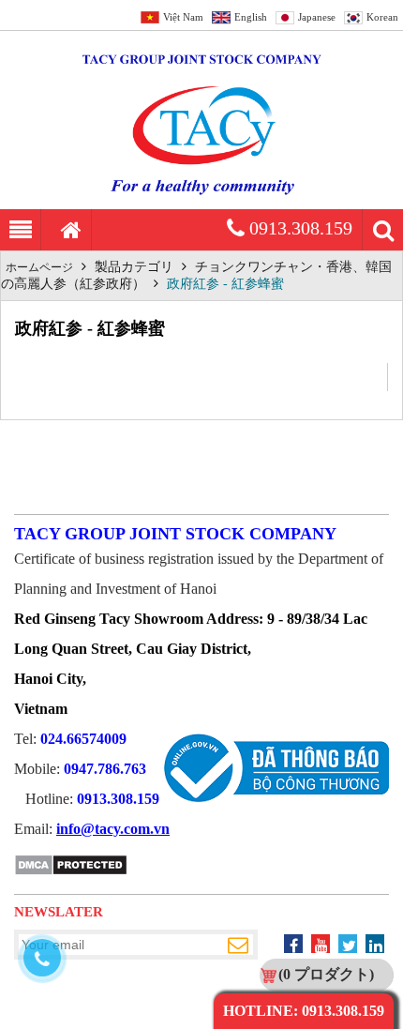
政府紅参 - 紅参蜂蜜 (225, 284)
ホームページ (39, 267)
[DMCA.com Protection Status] (70, 872)
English (250, 17)
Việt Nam (183, 17)
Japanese (317, 17)
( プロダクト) (326, 974)
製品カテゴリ (134, 267)
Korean (382, 17)
